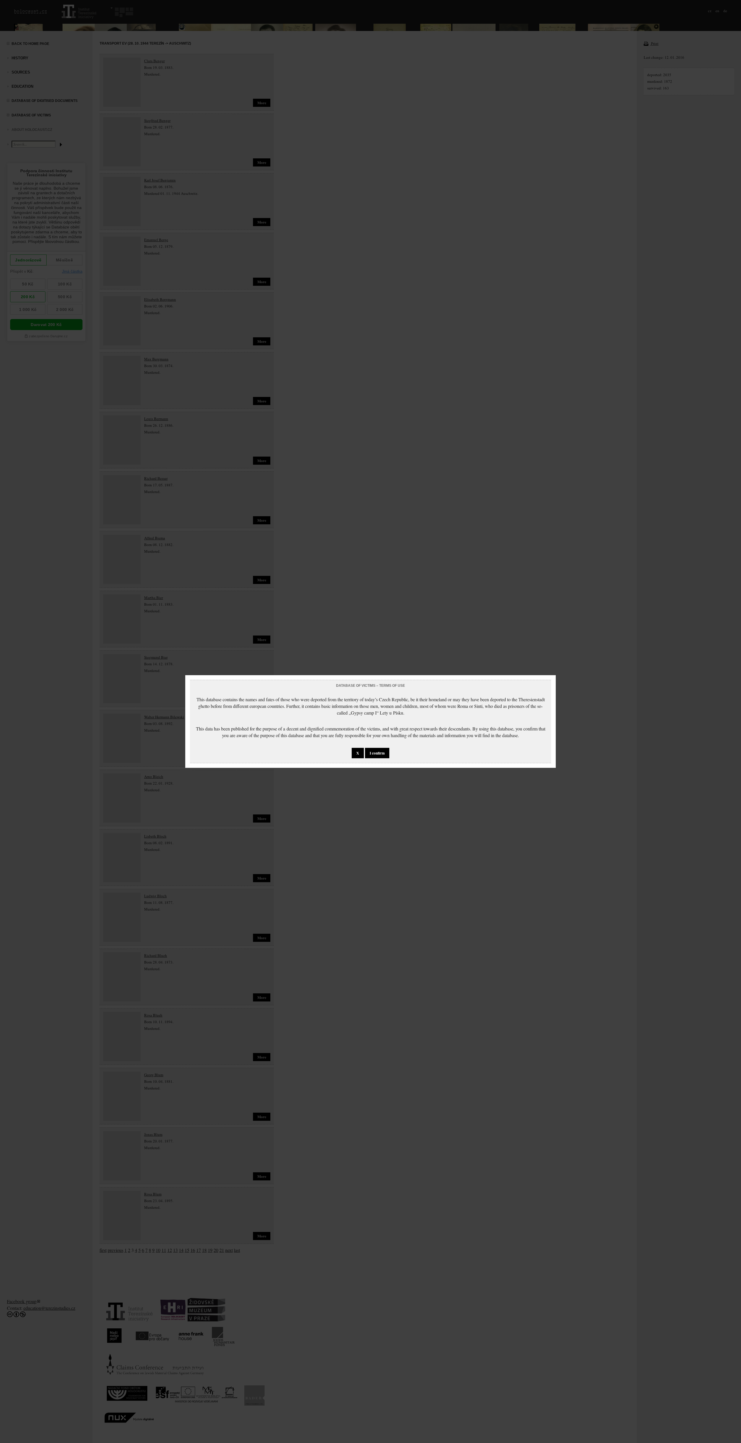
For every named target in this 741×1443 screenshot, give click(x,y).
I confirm (377, 753)
